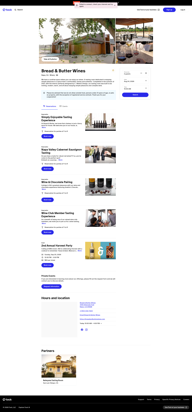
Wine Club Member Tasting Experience (57, 215)
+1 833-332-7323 (86, 311)
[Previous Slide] (88, 122)
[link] (77, 41)
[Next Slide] (113, 122)
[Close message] (114, 5)
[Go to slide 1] (96, 129)
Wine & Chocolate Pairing (56, 182)
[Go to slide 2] (100, 129)
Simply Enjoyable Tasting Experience (56, 119)
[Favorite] (113, 70)
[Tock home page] (7, 9)
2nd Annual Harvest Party (56, 245)
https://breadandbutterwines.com (92, 319)
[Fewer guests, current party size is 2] (141, 73)
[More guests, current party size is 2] (146, 73)
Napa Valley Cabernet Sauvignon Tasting (61, 151)
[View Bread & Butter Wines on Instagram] (86, 330)
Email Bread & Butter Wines (90, 315)
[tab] (49, 106)
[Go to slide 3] (104, 129)
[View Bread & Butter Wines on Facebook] (82, 330)
